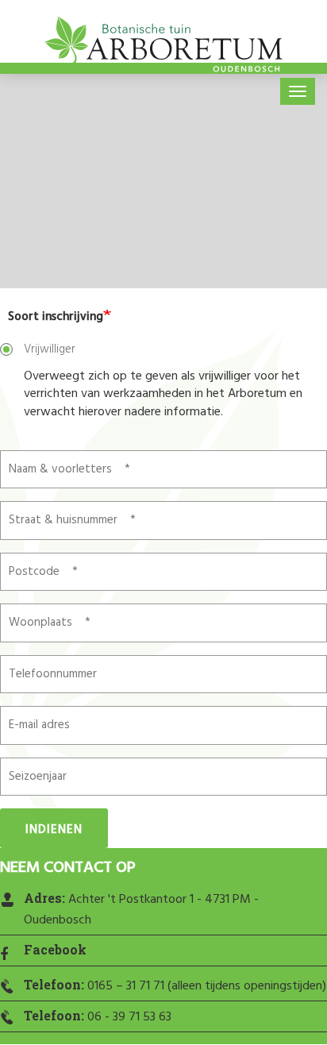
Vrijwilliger (49, 349)
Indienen (54, 829)
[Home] (163, 47)
